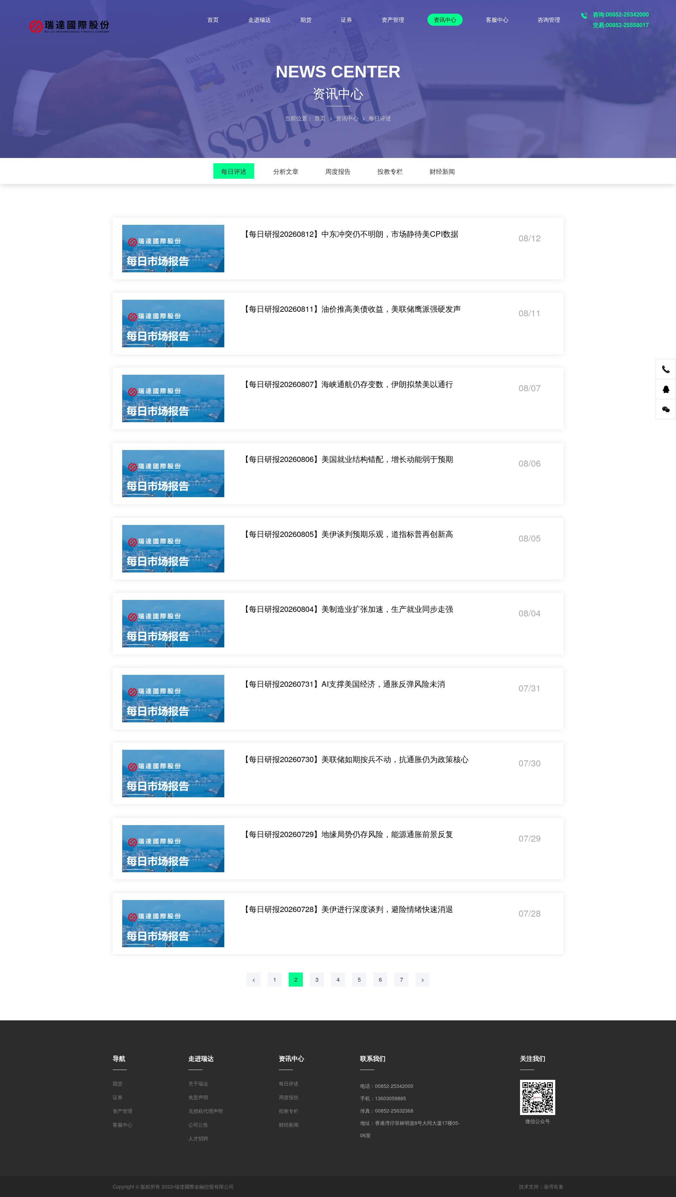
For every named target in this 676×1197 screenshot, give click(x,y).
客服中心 (497, 19)
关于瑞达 (198, 1083)
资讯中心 (445, 19)
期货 (306, 19)
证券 (346, 19)
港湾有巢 (553, 1186)
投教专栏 (390, 171)
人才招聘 (198, 1138)
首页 (213, 19)
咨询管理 (549, 19)
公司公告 (198, 1124)
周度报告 (338, 171)
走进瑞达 (259, 19)
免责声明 (198, 1097)
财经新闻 (442, 171)
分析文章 (286, 171)
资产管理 (393, 19)
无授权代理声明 (205, 1110)
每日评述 (233, 171)
